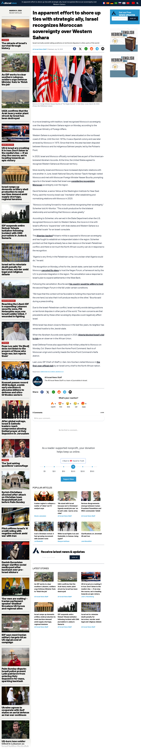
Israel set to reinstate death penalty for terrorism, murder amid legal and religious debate (15, 269)
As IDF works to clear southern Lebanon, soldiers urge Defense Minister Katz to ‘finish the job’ (15, 79)
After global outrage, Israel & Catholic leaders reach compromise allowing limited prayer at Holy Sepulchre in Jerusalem (15, 427)
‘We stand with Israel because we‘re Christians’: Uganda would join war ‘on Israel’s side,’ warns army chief (68, 508)
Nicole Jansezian (40, 516)
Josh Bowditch (86, 541)
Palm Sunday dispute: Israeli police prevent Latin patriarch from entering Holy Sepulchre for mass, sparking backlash (14, 675)
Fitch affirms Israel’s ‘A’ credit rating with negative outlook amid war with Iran (15, 532)
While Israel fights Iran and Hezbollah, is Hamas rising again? (68, 536)
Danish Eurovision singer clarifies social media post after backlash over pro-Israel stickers (14, 567)
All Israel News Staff (40, 49)
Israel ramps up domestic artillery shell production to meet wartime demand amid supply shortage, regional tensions (15, 193)
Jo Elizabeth (38, 541)
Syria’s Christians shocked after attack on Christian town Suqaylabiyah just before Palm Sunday (14, 497)
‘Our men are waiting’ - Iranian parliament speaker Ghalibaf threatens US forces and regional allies (14, 603)
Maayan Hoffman (63, 541)
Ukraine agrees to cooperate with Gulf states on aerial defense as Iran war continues (15, 711)
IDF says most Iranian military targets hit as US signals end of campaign (14, 638)
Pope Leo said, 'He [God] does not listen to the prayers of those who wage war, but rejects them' (15, 351)
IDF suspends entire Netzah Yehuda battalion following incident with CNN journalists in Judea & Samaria (14, 232)
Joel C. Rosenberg (87, 596)
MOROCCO (60, 372)
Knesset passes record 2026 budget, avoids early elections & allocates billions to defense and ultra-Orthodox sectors (15, 388)
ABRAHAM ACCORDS (48, 372)
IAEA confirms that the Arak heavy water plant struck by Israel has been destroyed (15, 114)
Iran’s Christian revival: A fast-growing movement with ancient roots (44, 536)
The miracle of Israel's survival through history (14, 46)
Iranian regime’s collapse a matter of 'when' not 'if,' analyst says (44, 505)
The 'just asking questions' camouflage (15, 464)
